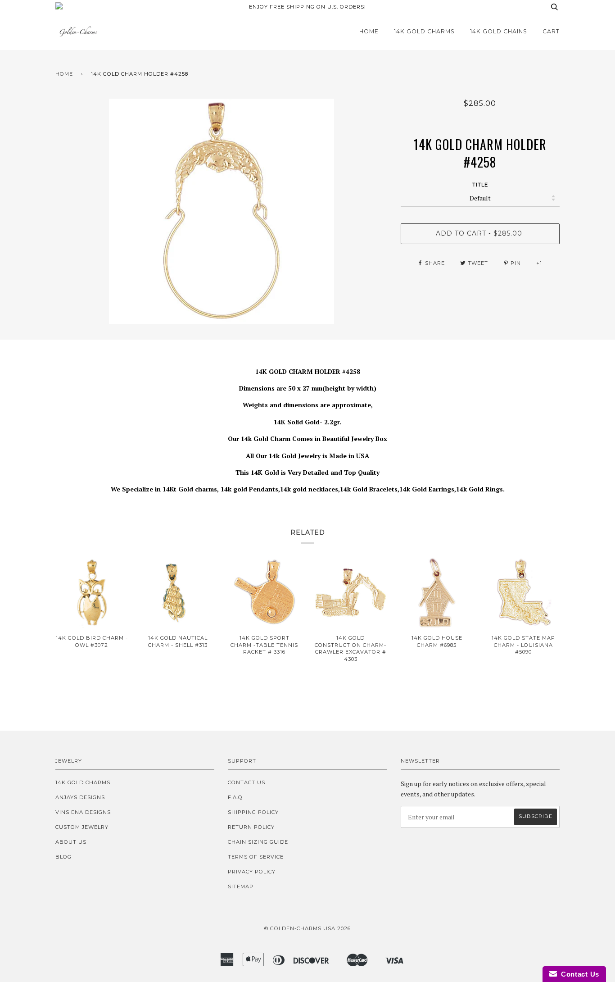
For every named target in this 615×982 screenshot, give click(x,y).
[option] (221, 211)
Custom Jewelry (82, 827)
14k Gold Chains (498, 31)
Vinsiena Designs (83, 812)
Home (369, 31)
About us (70, 842)
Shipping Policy (253, 812)
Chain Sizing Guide (258, 842)
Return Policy (251, 827)
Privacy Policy (252, 871)
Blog (63, 857)
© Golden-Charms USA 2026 (307, 928)
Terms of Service (256, 857)
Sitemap (240, 886)
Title (480, 185)
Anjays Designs (80, 797)
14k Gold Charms (424, 31)
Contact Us (246, 782)
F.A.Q (235, 797)
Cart (551, 31)
